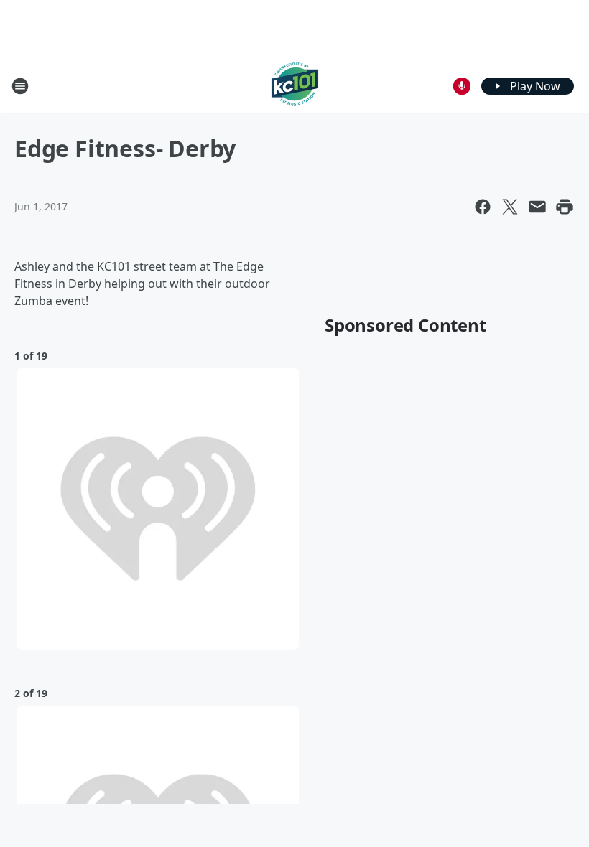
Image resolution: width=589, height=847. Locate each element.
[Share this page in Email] (537, 207)
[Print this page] (565, 207)
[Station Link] (295, 85)
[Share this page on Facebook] (483, 207)
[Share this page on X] (510, 207)
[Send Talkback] (461, 86)
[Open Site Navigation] (20, 86)
